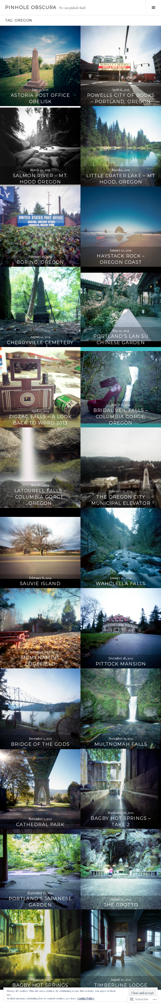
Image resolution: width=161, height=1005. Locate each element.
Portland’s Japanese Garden (40, 902)
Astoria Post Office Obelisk (40, 98)
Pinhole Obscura (31, 7)
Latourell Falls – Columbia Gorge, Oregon (40, 497)
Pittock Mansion (121, 664)
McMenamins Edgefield (40, 661)
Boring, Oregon (40, 262)
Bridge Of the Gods (40, 744)
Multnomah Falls (120, 744)
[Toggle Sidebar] (153, 7)
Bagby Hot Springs (40, 985)
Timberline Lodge (121, 985)
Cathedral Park (40, 824)
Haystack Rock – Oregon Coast (121, 259)
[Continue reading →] (40, 66)
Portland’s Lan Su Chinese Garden (120, 339)
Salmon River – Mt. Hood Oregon (40, 179)
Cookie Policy (85, 998)
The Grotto (121, 905)
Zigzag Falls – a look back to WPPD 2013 (40, 420)
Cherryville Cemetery (40, 342)
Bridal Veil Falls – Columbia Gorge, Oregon (120, 417)
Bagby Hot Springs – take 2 (121, 821)
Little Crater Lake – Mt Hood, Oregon (120, 179)
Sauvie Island (40, 583)
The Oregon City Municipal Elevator (120, 500)
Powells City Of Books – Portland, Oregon (121, 98)
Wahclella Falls (121, 583)
